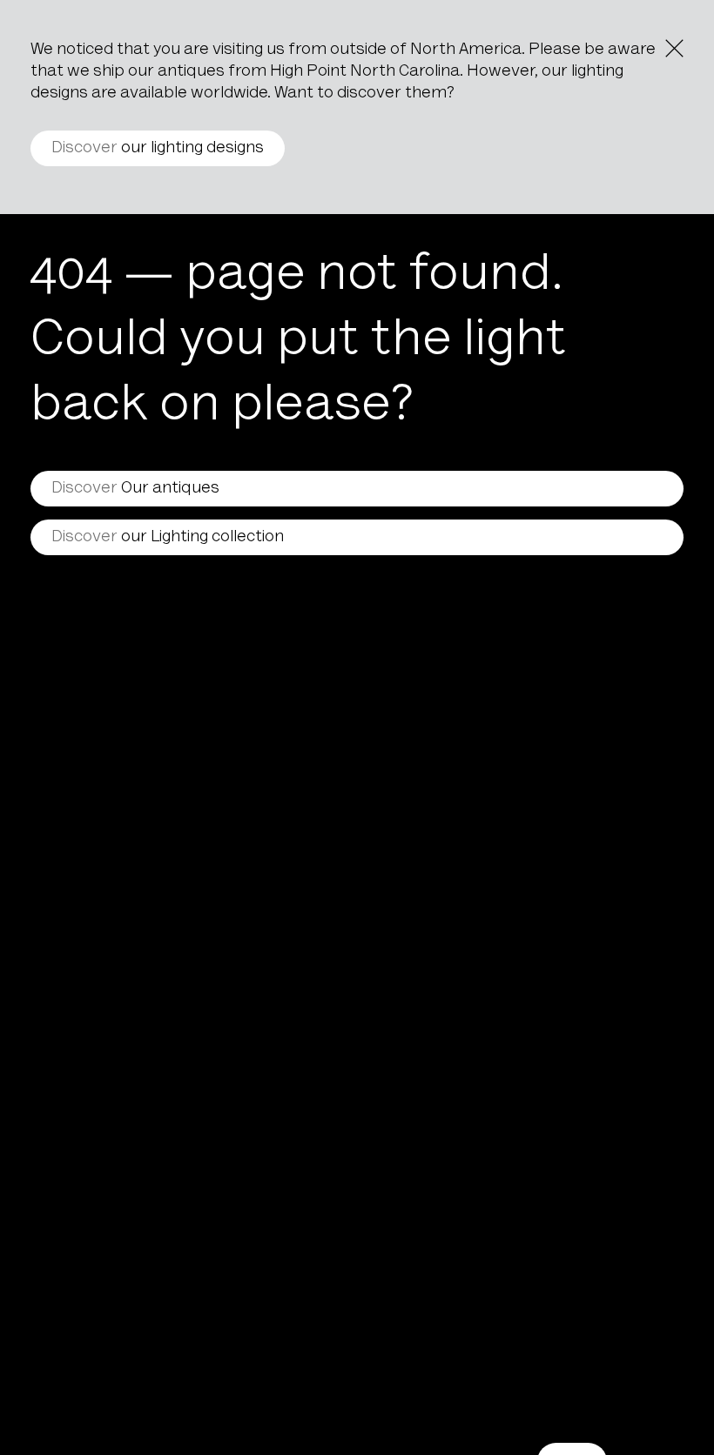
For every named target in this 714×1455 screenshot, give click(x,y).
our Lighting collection (167, 537)
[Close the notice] (674, 48)
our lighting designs (157, 148)
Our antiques (135, 488)
